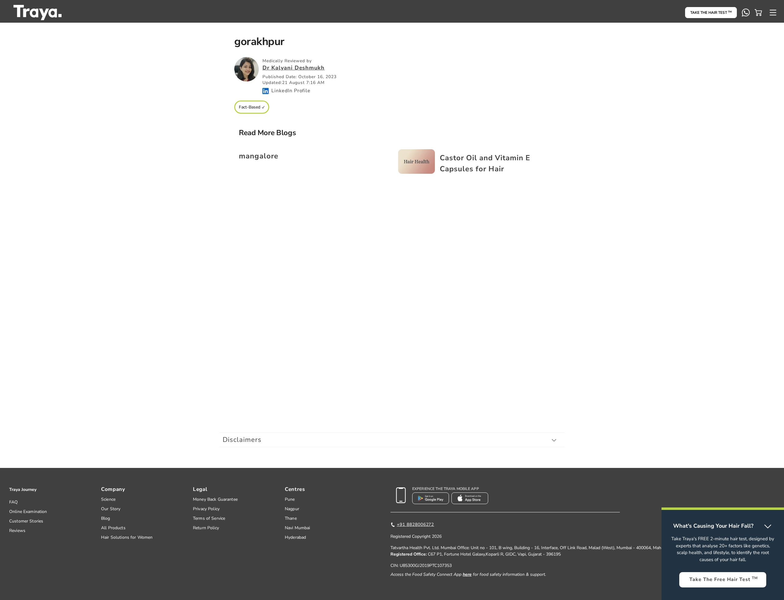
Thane (291, 518)
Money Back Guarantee (215, 499)
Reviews (17, 531)
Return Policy (206, 528)
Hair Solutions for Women (127, 537)
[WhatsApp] (746, 13)
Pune (290, 499)
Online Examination (28, 512)
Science (108, 499)
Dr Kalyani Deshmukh (293, 67)
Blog (105, 518)
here (467, 574)
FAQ (13, 502)
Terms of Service (209, 518)
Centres (295, 489)
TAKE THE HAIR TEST (711, 12)
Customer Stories (26, 521)
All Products (113, 528)
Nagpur (292, 509)
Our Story (110, 509)
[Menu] (773, 12)
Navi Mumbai (297, 528)
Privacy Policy (206, 509)
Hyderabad (295, 537)
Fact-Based (249, 107)
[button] (758, 12)
